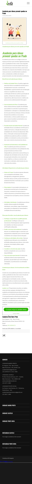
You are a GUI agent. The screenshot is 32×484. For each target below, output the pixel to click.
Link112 (2, 461)
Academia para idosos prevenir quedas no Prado (14, 12)
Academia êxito (9, 461)
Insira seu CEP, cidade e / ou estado (11, 328)
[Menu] (27, 3)
